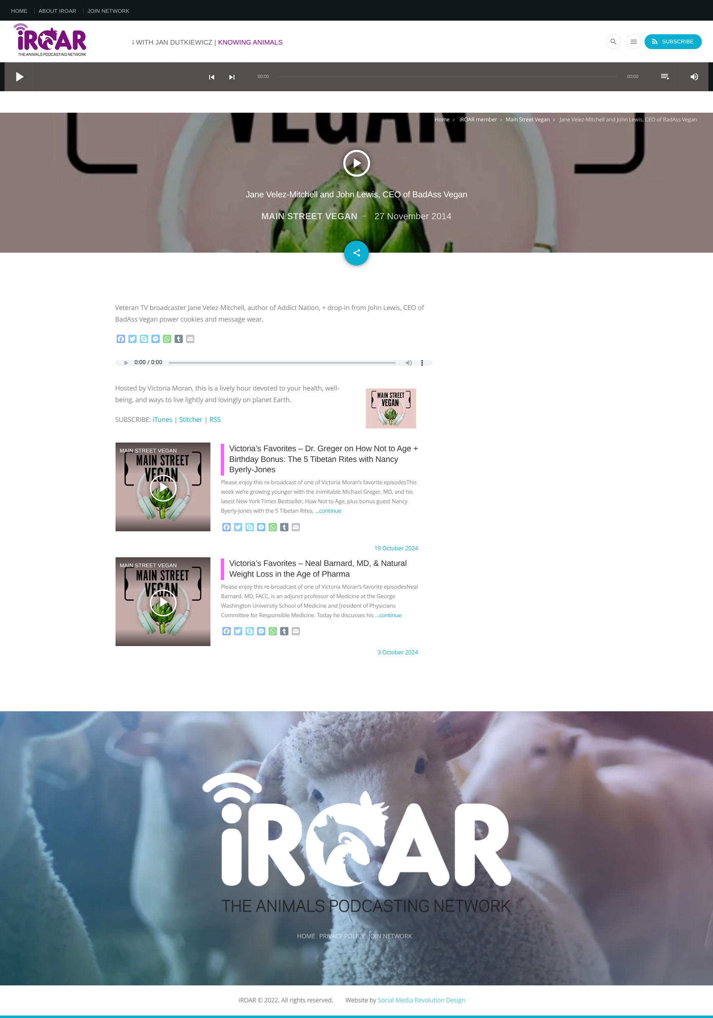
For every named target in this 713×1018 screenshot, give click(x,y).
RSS (215, 419)
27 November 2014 (412, 216)
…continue (328, 510)
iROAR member (478, 119)
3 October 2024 (398, 652)
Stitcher (190, 419)
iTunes (162, 419)
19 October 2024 (396, 548)
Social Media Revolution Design (421, 1000)
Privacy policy (342, 936)
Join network (108, 11)
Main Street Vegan (527, 119)
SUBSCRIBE (672, 41)
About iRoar (57, 11)
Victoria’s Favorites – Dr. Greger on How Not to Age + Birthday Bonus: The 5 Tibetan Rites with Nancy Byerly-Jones (323, 459)
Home (19, 11)
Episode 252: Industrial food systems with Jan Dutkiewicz (188, 42)
